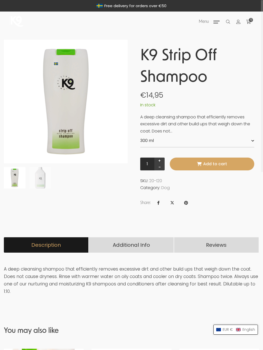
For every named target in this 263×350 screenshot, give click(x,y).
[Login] (238, 22)
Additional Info (131, 245)
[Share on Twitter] (172, 202)
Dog (165, 188)
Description (46, 245)
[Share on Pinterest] (186, 202)
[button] (236, 329)
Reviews (216, 245)
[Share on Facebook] (158, 202)
